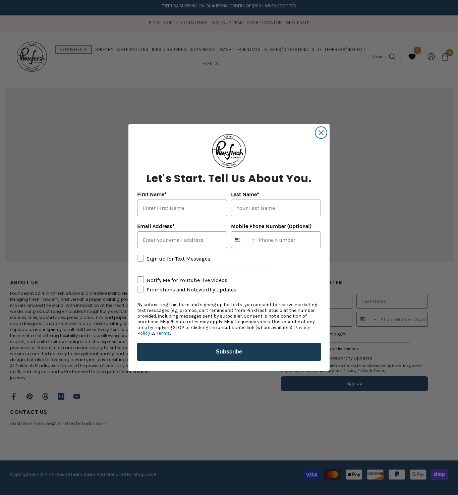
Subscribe (229, 351)
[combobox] (243, 240)
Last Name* (245, 194)
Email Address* (156, 226)
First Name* (152, 194)
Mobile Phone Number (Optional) (271, 226)
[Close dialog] (321, 133)
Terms (163, 333)
